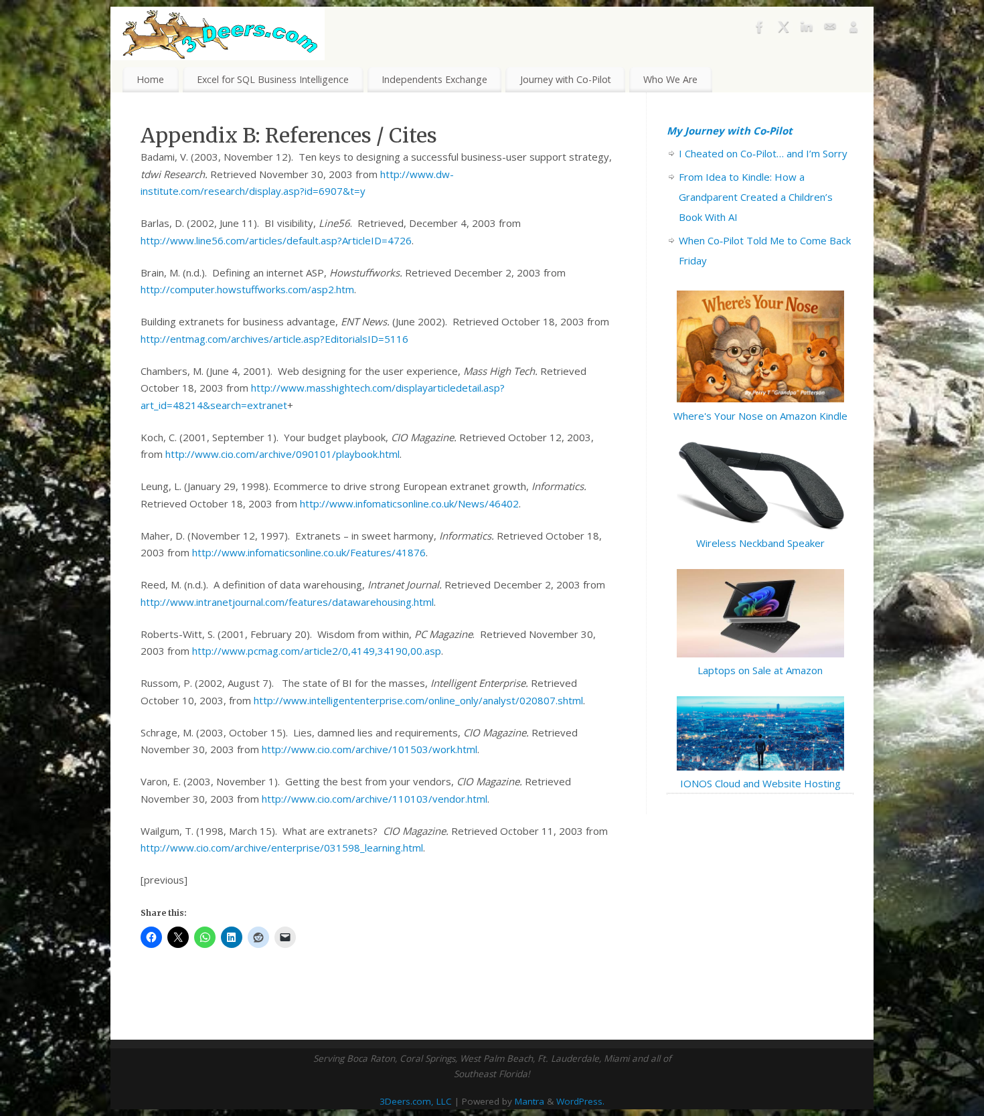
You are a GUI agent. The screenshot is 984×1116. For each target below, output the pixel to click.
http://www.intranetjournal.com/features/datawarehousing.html (287, 602)
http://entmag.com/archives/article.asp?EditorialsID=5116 (274, 338)
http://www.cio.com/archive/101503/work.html (369, 749)
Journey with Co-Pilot (565, 79)
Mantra (529, 1101)
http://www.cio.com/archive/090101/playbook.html (282, 454)
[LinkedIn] (807, 29)
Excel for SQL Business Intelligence (273, 79)
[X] (783, 29)
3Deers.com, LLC (416, 1101)
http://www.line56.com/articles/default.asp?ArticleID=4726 (276, 240)
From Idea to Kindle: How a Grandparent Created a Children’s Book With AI (756, 197)
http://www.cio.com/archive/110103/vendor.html (374, 798)
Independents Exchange (434, 79)
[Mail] (830, 29)
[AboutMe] (853, 29)
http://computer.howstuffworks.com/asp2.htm (247, 289)
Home (150, 79)
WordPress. (580, 1101)
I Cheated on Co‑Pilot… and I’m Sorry (763, 153)
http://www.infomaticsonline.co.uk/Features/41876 (309, 552)
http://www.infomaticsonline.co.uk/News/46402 (409, 503)
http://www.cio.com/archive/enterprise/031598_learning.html (282, 847)
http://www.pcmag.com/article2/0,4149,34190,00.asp (316, 650)
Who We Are (670, 79)
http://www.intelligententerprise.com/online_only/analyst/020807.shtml (418, 700)
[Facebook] (760, 29)
